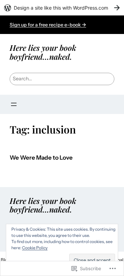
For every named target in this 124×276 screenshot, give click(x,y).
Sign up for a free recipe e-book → (48, 25)
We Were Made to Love (41, 157)
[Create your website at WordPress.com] (62, 7)
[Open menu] (14, 104)
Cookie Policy (35, 247)
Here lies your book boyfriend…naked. (43, 52)
